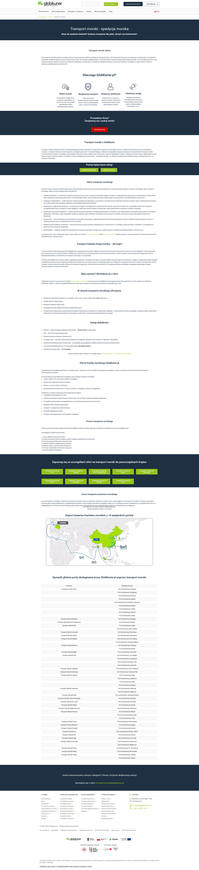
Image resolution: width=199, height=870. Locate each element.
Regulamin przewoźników (68, 830)
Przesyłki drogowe (87, 804)
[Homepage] (50, 4)
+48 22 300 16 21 (140, 808)
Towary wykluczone (107, 811)
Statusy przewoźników (108, 809)
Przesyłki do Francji (66, 809)
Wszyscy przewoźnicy (108, 814)
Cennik (88, 11)
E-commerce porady (47, 806)
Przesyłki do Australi (66, 801)
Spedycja (84, 811)
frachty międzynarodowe (78, 281)
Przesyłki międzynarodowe (89, 809)
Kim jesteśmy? (45, 799)
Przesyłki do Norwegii (67, 814)
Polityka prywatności (86, 830)
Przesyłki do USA (65, 816)
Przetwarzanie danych (129, 830)
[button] (156, 11)
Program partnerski (107, 804)
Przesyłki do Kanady (66, 806)
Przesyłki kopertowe (87, 799)
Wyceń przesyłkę (100, 11)
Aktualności (45, 804)
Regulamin (54, 830)
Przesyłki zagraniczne (69, 794)
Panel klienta (151, 4)
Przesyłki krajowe (86, 806)
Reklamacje (105, 801)
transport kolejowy (92, 234)
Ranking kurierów (107, 819)
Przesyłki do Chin (65, 804)
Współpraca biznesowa (48, 811)
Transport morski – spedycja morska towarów (116, 353)
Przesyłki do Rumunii (66, 819)
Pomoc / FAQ (105, 799)
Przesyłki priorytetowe (88, 801)
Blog (42, 801)
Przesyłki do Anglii (66, 799)
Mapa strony (115, 830)
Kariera (43, 819)
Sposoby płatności (107, 806)
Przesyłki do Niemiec (66, 811)
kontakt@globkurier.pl (142, 805)
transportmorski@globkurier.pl (110, 783)
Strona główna (44, 830)
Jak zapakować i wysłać (49, 809)
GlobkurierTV (45, 814)
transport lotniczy (109, 234)
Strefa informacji (108, 794)
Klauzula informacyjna (102, 830)
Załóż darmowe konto (133, 4)
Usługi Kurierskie (88, 794)
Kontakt (43, 816)
